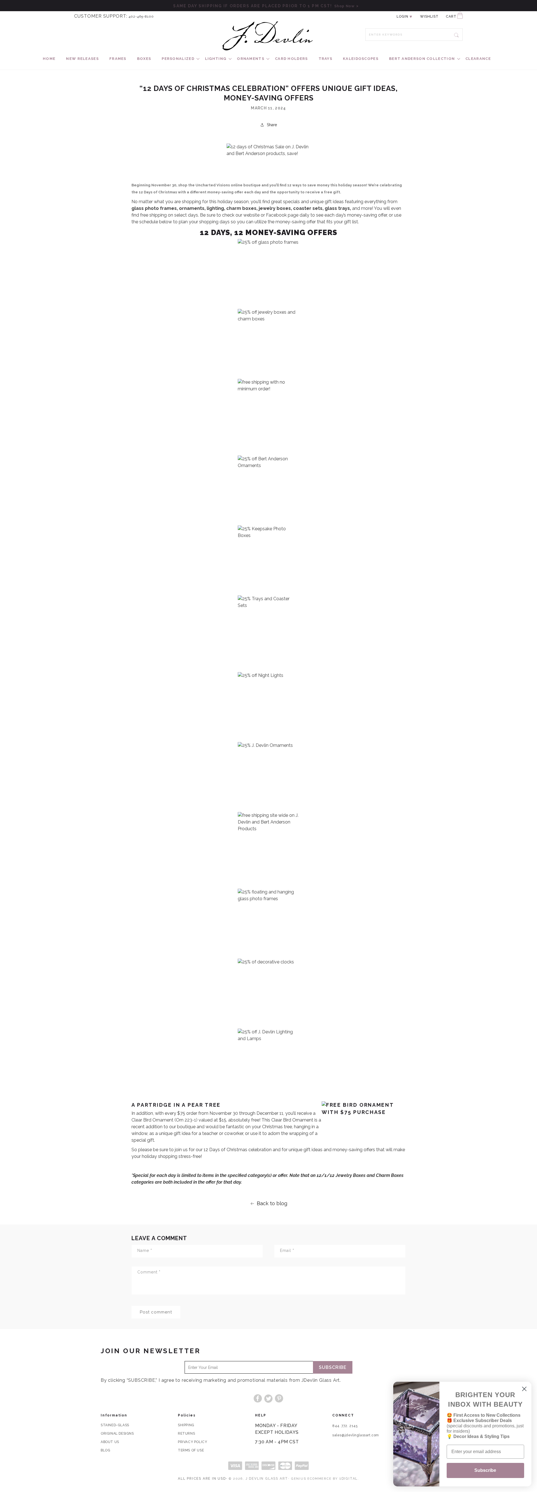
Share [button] (272, 125)
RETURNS (186, 1433)
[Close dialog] (524, 1389)
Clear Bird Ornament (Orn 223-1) (164, 1120)
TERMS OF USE (191, 1450)
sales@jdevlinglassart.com (355, 1435)
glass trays (337, 208)
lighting (215, 208)
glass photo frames (154, 208)
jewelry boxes (275, 208)
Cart (451, 16)
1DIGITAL (348, 1479)
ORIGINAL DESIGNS (117, 1433)
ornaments (191, 208)
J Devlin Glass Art (267, 1479)
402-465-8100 (141, 16)
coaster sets (307, 208)
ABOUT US (110, 1442)
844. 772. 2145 (344, 1426)
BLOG (105, 1450)
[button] (178, 59)
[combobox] (414, 34)
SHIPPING (186, 1425)
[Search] (456, 34)
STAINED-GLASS (115, 1425)
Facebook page (282, 215)
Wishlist (429, 16)
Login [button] (402, 16)
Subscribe (333, 1367)
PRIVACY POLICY (192, 1442)
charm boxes (241, 208)
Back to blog (272, 1203)
